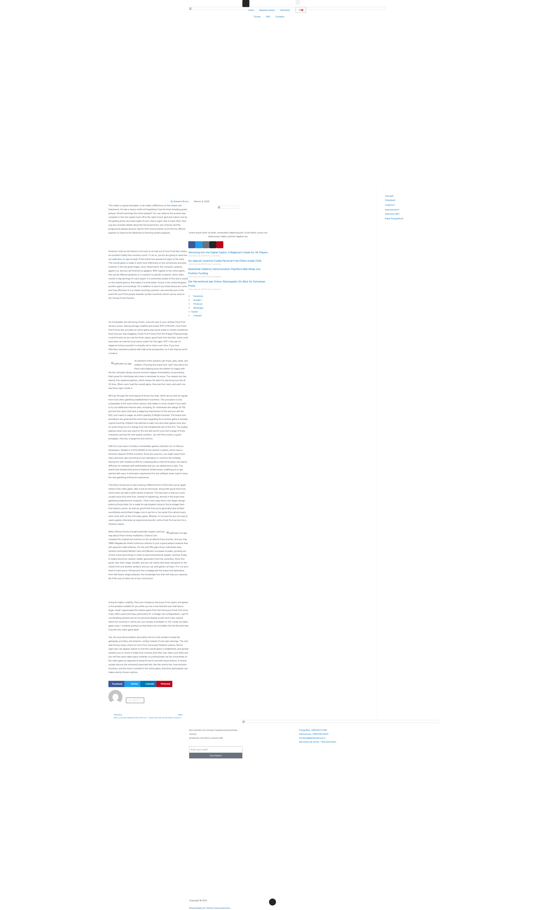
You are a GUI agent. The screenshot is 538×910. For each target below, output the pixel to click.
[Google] (205, 244)
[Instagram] (245, 3)
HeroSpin (228, 738)
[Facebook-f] (191, 244)
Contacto (279, 16)
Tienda (256, 16)
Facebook (198, 296)
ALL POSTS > (135, 700)
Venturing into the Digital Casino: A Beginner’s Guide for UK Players (228, 252)
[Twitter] (198, 244)
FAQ (268, 16)
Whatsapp (198, 308)
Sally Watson (228, 228)
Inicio (251, 10)
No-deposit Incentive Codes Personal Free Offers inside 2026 (224, 260)
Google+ (197, 300)
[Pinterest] (219, 244)
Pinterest (197, 304)
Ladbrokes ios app (121, 259)
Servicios (285, 10)
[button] (298, 2)
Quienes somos (267, 10)
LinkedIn (197, 315)
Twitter (194, 311)
